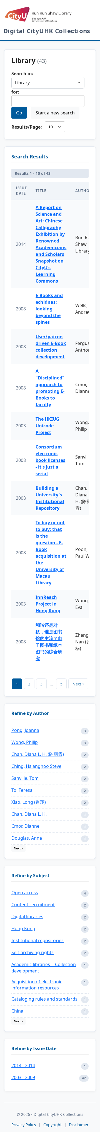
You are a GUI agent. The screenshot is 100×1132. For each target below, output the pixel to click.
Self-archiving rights (32, 952)
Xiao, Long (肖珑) (28, 802)
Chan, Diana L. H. (29, 814)
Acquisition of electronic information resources (36, 985)
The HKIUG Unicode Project (47, 425)
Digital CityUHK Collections (46, 30)
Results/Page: (26, 127)
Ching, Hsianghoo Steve (36, 766)
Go (19, 113)
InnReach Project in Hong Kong (48, 604)
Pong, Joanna (25, 730)
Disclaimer (79, 1124)
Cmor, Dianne (25, 826)
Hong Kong (23, 928)
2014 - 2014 (23, 1065)
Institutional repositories (37, 940)
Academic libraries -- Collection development (43, 967)
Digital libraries (27, 916)
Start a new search (55, 113)
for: (15, 92)
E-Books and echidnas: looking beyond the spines (49, 308)
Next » (78, 684)
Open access (24, 893)
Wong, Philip (24, 742)
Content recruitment (33, 904)
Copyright (53, 1124)
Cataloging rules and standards (44, 999)
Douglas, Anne (26, 838)
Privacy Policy (23, 1124)
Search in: (22, 73)
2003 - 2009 (23, 1077)
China (17, 1011)
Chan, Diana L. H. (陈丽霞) (37, 754)
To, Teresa (21, 790)
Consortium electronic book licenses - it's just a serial (50, 460)
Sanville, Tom (25, 778)
